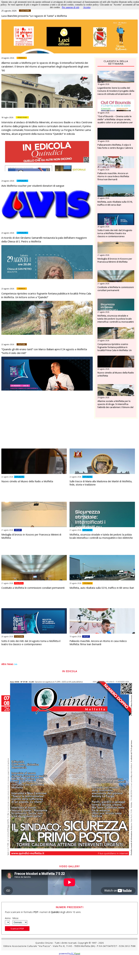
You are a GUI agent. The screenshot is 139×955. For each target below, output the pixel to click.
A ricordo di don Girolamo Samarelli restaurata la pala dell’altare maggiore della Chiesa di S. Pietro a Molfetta (44, 239)
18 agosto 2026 (103, 84)
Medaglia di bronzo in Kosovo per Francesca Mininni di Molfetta (114, 260)
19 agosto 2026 (103, 169)
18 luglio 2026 (7, 117)
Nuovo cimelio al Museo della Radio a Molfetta (115, 374)
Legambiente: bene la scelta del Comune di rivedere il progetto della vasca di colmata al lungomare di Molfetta (115, 92)
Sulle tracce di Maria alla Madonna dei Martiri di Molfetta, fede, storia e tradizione (101, 483)
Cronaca (21, 58)
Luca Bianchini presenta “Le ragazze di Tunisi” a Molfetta (34, 15)
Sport (18, 530)
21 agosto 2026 (103, 255)
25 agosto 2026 (8, 10)
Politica (19, 583)
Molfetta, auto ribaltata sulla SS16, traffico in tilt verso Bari (115, 203)
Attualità (22, 181)
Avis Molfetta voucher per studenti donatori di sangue (32, 185)
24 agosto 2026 (7, 58)
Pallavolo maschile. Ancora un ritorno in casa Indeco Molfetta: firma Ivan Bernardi (113, 176)
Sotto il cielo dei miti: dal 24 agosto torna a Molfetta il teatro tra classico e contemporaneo (114, 233)
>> (15, 664)
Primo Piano (22, 117)
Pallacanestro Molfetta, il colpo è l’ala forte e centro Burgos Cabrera (115, 146)
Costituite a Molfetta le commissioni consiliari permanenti (115, 289)
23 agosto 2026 (7, 233)
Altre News (7, 664)
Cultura (25, 10)
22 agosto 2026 (7, 344)
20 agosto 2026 (103, 198)
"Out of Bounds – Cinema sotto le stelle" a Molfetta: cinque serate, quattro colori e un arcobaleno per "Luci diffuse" (115, 121)
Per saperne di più (70, 7)
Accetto (87, 7)
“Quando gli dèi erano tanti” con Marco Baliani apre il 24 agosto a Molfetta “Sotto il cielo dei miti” (44, 351)
